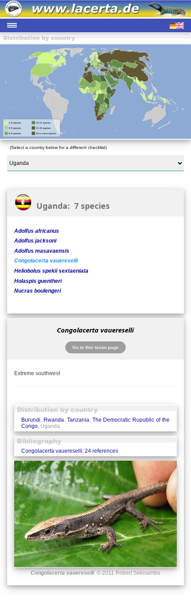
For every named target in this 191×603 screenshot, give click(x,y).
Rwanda (54, 420)
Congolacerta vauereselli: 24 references (69, 451)
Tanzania (78, 420)
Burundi (30, 420)
